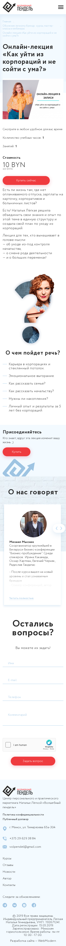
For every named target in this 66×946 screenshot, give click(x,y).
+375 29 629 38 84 (23, 838)
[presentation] (56, 528)
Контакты (9, 885)
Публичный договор (16, 819)
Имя (11, 663)
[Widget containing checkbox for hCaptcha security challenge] (29, 745)
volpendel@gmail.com (25, 847)
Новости (9, 872)
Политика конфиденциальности (23, 815)
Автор (7, 879)
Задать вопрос (33, 761)
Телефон (14, 697)
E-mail (12, 680)
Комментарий (17, 715)
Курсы (7, 859)
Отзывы (8, 865)
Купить (16, 452)
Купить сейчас (26, 180)
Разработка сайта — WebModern (33, 940)
